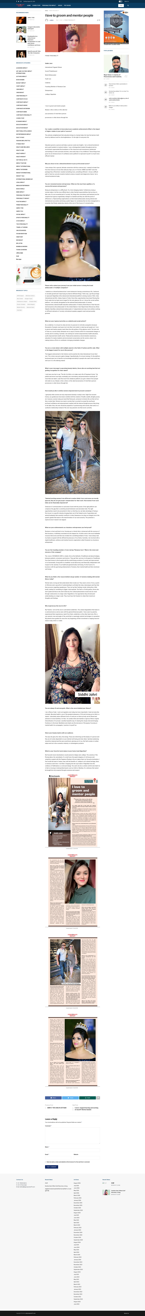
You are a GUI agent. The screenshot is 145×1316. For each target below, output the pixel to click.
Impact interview (21, 169)
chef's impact (20, 86)
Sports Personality (22, 217)
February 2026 (77, 1198)
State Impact (20, 221)
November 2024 (78, 1235)
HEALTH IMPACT (21, 153)
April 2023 (76, 1281)
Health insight (21, 156)
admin (51, 20)
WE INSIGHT (19, 240)
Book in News (20, 79)
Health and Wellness (23, 147)
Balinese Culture (30, 295)
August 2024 (77, 1242)
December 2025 (78, 1202)
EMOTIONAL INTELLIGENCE (24, 131)
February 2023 (77, 1286)
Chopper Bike (32, 301)
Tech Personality (22, 224)
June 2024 (76, 1247)
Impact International (23, 166)
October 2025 (77, 1207)
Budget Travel (28, 298)
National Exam (30, 307)
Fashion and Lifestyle (23, 140)
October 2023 (77, 1267)
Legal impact (20, 182)
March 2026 (77, 1195)
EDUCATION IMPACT (22, 124)
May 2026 (76, 1190)
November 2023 (78, 1264)
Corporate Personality (24, 115)
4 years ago (31, 19)
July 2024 (76, 1244)
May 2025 (76, 1220)
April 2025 (76, 1222)
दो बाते (17, 256)
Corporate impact (22, 102)
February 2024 (77, 1257)
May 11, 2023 (59, 20)
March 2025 (77, 1225)
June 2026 (76, 1188)
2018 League (20, 295)
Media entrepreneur (22, 185)
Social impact (20, 214)
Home (29, 5)
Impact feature (21, 163)
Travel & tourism (21, 227)
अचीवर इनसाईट (19, 253)
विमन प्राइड (18, 259)
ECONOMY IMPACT (21, 121)
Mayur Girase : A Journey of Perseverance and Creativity (113, 76)
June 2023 (76, 1277)
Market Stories (21, 307)
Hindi (121, 5)
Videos (60, 5)
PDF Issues (67, 5)
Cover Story (36, 5)
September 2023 (78, 1269)
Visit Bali (19, 310)
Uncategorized (21, 230)
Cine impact (20, 89)
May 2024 (76, 1249)
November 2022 (78, 1294)
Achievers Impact (22, 68)
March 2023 (77, 1284)
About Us (127, 1)
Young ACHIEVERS (21, 249)
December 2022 (78, 1291)
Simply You (19, 211)
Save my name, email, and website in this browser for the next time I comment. (68, 1162)
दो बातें (46, 1183)
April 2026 (76, 1193)
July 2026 (76, 1185)
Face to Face (20, 137)
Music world (20, 188)
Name (47, 1147)
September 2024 (78, 1240)
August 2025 (77, 1212)
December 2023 (78, 1262)
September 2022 (78, 1299)
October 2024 (77, 1237)
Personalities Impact (49, 5)
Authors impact (21, 76)
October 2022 (77, 1296)
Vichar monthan (21, 233)
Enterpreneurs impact (23, 134)
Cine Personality (21, 95)
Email (47, 1154)
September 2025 (78, 1210)
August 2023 (77, 1272)
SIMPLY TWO (31, 17)
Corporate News (21, 112)
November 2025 (78, 1205)
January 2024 (77, 1259)
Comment (48, 1126)
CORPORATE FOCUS (22, 99)
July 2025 (76, 1215)
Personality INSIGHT (22, 198)
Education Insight (22, 128)
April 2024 (76, 1252)
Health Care (20, 150)
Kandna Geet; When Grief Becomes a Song (56, 1186)
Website (76, 1154)
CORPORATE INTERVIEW (23, 108)
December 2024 (78, 1232)
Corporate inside (21, 105)
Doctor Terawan (21, 304)
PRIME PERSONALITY (54, 10)
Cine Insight (20, 92)
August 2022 (77, 1301)
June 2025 (76, 1217)
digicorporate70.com (30, 1313)
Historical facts (21, 160)
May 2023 (76, 1279)
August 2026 (77, 1183)
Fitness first (20, 144)
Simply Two (19, 208)
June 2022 (76, 1304)
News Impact (20, 192)
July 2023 (76, 1274)
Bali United (20, 298)
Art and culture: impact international (24, 72)
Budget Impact (21, 83)
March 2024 (77, 1254)
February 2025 (77, 1227)
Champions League (22, 301)
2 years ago (31, 30)
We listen (19, 243)
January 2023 (77, 1289)
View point (19, 237)
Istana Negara (31, 304)
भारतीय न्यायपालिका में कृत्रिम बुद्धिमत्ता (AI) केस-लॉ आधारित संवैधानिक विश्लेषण (119, 99)
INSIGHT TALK (20, 176)
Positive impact (21, 201)
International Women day (24, 179)
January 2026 (77, 1200)
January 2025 (77, 1230)
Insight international (23, 172)
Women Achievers (21, 246)
